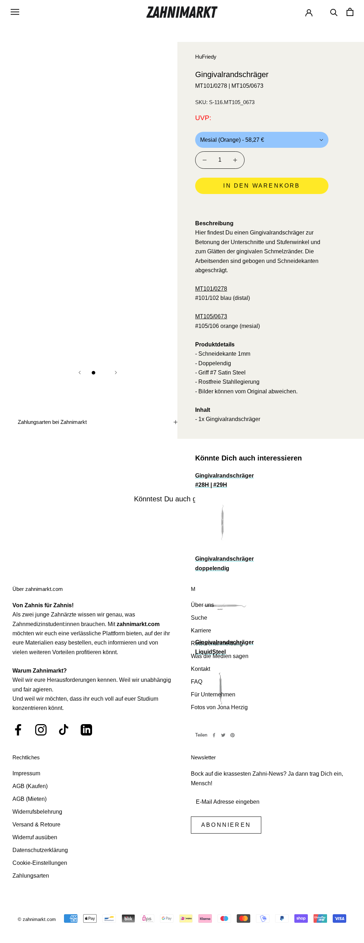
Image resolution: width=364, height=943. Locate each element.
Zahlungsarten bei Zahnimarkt (52, 422)
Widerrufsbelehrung (37, 812)
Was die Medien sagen (219, 656)
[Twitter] (223, 735)
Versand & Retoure (36, 824)
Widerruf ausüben (34, 837)
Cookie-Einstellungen (39, 863)
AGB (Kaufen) (30, 786)
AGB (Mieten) (29, 799)
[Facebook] (214, 735)
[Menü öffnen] (15, 12)
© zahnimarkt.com (37, 919)
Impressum (26, 773)
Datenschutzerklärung (40, 850)
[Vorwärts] (116, 372)
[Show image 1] (93, 372)
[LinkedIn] (86, 729)
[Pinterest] (232, 735)
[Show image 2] (102, 372)
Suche (199, 618)
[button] (261, 205)
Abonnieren (226, 825)
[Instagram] (41, 729)
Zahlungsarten (30, 876)
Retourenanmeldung (217, 643)
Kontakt (200, 669)
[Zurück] (80, 372)
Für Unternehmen (213, 694)
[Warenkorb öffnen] (350, 12)
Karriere (201, 630)
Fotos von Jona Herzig (219, 707)
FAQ (196, 682)
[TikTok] (63, 729)
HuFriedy (205, 57)
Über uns (202, 605)
